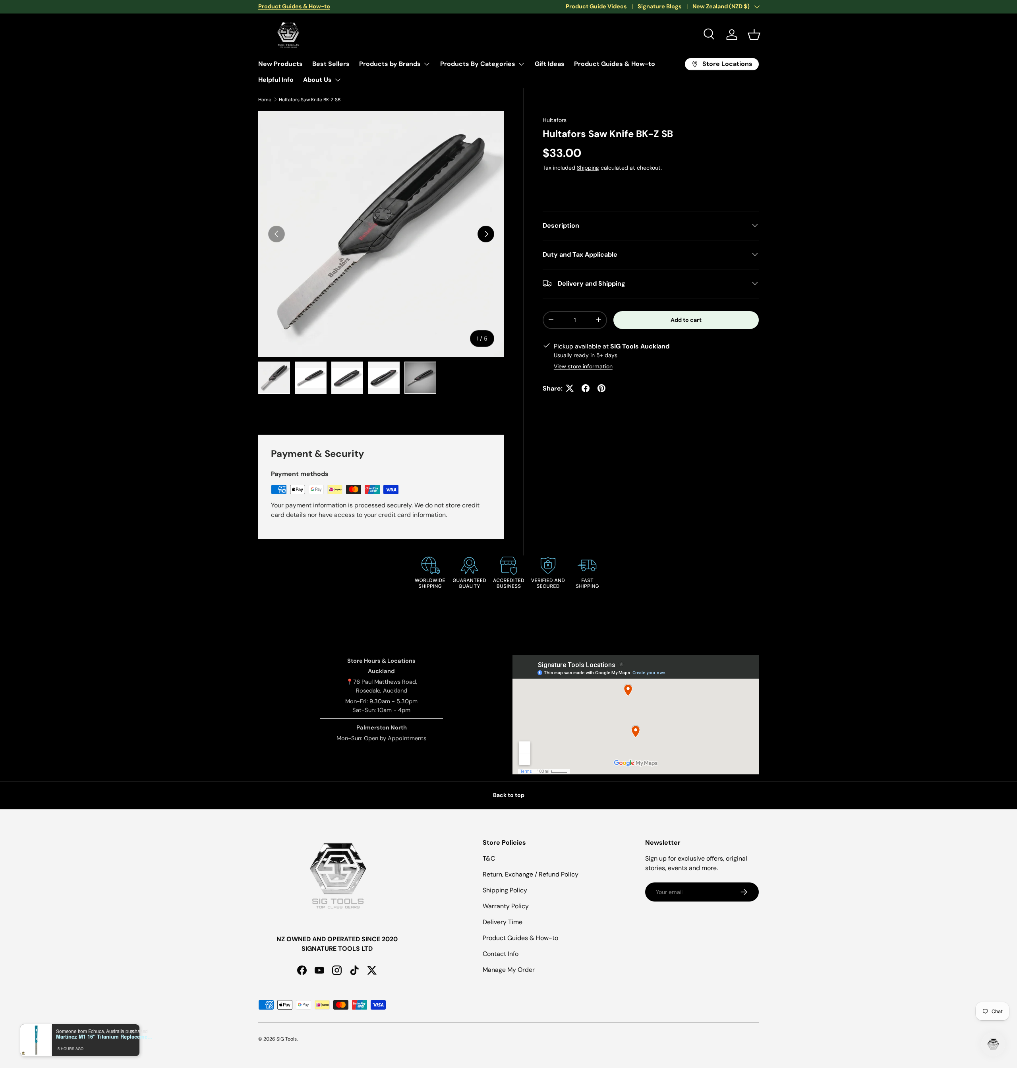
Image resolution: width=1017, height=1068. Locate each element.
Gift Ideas (550, 64)
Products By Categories (477, 64)
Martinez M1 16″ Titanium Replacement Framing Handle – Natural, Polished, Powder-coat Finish (105, 1036)
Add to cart (686, 319)
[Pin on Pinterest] (601, 388)
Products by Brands (390, 64)
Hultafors (555, 120)
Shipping (588, 167)
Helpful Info (276, 79)
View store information (583, 366)
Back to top (508, 795)
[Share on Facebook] (586, 388)
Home (264, 99)
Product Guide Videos (596, 6)
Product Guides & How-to (614, 64)
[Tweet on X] (570, 388)
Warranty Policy (506, 906)
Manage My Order (509, 969)
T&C (489, 858)
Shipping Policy (505, 890)
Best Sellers (331, 64)
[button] (754, 34)
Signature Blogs (660, 6)
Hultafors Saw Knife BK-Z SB (309, 99)
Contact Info (500, 954)
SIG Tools (286, 1039)
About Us (317, 79)
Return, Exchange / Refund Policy (530, 874)
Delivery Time (502, 922)
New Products (280, 64)
